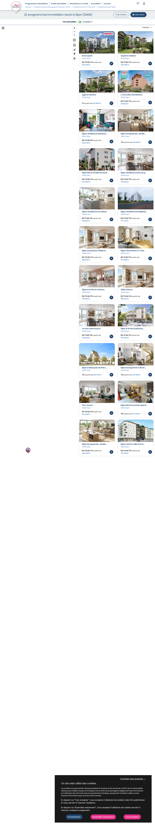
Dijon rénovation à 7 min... (133, 250)
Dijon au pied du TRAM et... (94, 250)
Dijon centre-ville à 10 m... (133, 444)
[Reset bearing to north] (74, 35)
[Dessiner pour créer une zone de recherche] (74, 50)
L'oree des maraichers (132, 94)
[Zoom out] (74, 31)
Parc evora (87, 405)
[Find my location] (74, 58)
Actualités (96, 3)
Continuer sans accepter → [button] (132, 779)
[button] (144, 3)
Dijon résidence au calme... (95, 211)
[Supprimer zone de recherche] (74, 53)
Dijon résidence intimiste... (94, 133)
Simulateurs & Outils (79, 3)
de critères (121, 14)
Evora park (87, 55)
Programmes (36, 3)
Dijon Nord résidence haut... (95, 172)
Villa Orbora (126, 289)
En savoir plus (74, 817)
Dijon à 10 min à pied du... (132, 328)
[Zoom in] (74, 28)
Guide (59, 3)
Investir (107, 3)
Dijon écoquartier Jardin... (133, 133)
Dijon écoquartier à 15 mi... (133, 367)
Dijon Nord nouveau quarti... (134, 405)
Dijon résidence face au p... (134, 172)
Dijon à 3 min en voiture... (94, 289)
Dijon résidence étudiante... (134, 211)
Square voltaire (128, 55)
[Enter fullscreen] (74, 40)
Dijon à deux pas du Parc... (94, 367)
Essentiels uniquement (103, 817)
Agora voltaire (89, 94)
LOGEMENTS (87, 22)
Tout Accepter (132, 817)
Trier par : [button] (146, 27)
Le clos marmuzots (91, 328)
